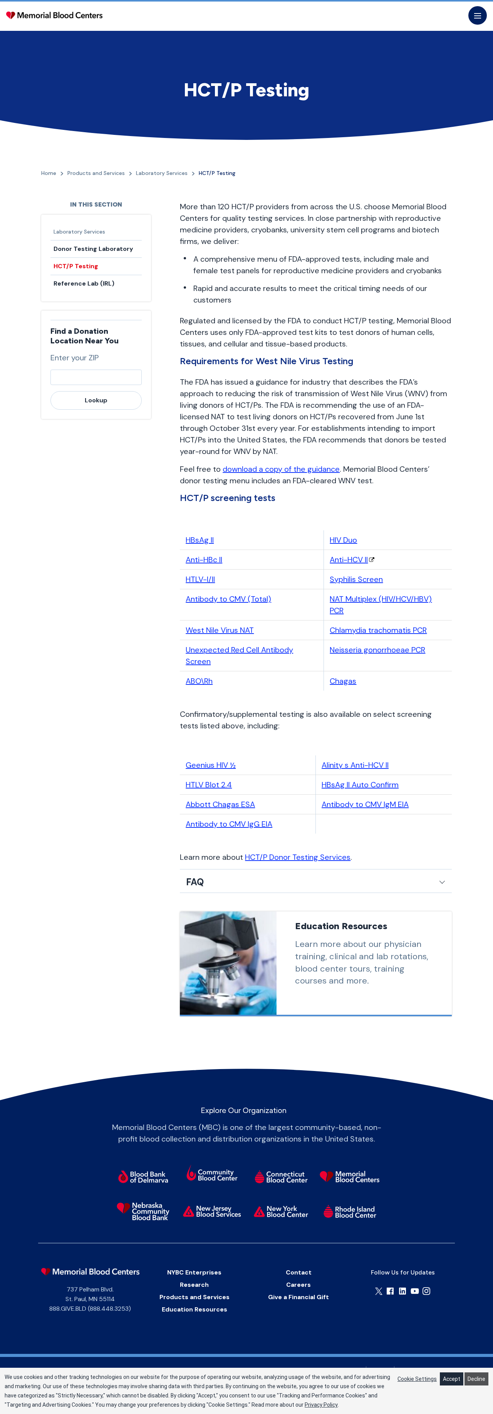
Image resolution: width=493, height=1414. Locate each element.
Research (194, 1285)
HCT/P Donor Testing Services (297, 857)
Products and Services (194, 1297)
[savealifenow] (212, 1173)
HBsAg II (200, 540)
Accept (451, 1379)
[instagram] (426, 1291)
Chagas (343, 681)
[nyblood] (281, 1211)
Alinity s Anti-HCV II (355, 765)
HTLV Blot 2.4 (209, 785)
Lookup (96, 400)
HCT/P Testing (76, 266)
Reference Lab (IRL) (84, 283)
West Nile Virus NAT (220, 630)
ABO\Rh (199, 681)
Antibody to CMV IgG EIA (229, 824)
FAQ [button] (195, 882)
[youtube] (414, 1291)
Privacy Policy (321, 1405)
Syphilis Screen (356, 579)
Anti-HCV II (349, 560)
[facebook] (390, 1291)
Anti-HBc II (204, 560)
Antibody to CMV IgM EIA (365, 804)
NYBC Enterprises (194, 1272)
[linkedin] (402, 1291)
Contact (299, 1272)
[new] (212, 1211)
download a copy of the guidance (281, 469)
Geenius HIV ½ (211, 765)
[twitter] (378, 1291)
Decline (476, 1379)
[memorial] (349, 1176)
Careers (298, 1285)
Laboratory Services (79, 231)
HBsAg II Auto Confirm (360, 785)
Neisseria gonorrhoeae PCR (377, 650)
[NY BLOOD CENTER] (54, 15)
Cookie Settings (417, 1379)
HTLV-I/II (200, 579)
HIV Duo (343, 540)
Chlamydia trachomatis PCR (378, 630)
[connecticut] (281, 1176)
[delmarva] (143, 1176)
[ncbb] (143, 1211)
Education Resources (194, 1309)
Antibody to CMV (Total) (228, 599)
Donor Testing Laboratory (93, 249)
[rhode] (349, 1211)
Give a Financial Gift (298, 1297)
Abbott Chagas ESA (220, 804)
